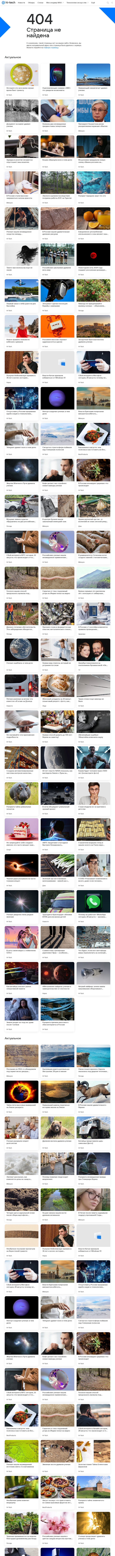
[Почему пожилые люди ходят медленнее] (57, 1349)
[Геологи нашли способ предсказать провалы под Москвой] (21, 583)
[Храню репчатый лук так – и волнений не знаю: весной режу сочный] (93, 512)
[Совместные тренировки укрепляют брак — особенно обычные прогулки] (57, 943)
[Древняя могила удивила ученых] (57, 1313)
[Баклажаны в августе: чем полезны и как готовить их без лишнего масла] (93, 440)
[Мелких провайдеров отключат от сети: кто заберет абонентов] (21, 1087)
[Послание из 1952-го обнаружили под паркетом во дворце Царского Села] (21, 1241)
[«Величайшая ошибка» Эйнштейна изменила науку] (93, 727)
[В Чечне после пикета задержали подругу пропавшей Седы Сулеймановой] (93, 1385)
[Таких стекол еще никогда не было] (93, 691)
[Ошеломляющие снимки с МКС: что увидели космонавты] (57, 80)
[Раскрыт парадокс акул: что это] (93, 188)
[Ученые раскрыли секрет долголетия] (21, 1313)
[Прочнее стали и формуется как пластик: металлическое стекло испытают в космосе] (57, 619)
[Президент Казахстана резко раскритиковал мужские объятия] (93, 116)
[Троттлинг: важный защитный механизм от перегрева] (21, 1122)
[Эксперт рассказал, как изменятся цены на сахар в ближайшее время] (21, 1349)
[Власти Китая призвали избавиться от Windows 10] (57, 368)
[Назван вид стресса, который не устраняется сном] (57, 655)
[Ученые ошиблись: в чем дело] (21, 655)
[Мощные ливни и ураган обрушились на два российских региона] (21, 512)
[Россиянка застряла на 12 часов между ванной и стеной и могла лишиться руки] (93, 1015)
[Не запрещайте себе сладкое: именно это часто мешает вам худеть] (21, 835)
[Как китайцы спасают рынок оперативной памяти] (21, 979)
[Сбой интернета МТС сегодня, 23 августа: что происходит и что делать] (21, 547)
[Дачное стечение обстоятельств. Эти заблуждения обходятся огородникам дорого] (21, 619)
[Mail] (3, 2)
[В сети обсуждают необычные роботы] (21, 1158)
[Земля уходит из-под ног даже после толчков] (21, 1015)
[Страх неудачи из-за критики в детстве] (93, 799)
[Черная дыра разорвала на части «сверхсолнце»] (21, 871)
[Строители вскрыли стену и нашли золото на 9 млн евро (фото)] (93, 835)
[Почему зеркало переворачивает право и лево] (93, 1194)
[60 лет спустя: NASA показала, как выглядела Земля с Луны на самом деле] (57, 763)
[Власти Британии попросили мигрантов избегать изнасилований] (93, 404)
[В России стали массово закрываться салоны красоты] (21, 188)
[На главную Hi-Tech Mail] (10, 2)
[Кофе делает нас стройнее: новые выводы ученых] (57, 476)
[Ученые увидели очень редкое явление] (21, 907)
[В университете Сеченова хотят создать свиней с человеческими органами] (93, 547)
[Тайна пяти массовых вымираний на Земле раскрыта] (21, 1277)
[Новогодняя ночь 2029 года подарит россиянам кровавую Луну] (93, 260)
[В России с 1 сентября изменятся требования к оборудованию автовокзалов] (93, 1051)
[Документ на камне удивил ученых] (21, 116)
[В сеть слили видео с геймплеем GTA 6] (21, 943)
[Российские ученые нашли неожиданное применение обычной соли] (57, 547)
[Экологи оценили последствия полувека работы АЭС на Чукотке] (57, 188)
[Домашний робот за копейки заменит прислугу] (21, 1051)
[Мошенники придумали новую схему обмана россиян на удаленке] (93, 152)
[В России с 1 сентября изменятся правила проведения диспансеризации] (93, 619)
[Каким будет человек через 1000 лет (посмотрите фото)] (93, 763)
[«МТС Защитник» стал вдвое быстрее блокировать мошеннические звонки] (57, 835)
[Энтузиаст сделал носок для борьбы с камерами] (57, 296)
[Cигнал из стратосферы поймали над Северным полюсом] (57, 440)
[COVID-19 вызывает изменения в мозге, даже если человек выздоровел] (93, 871)
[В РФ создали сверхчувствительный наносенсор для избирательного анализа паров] (21, 1194)
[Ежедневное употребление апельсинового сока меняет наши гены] (93, 224)
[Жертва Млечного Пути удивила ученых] (21, 476)
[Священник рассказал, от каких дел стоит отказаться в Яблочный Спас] (57, 1051)
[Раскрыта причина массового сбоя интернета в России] (57, 1015)
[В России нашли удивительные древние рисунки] (57, 224)
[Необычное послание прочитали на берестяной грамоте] (21, 1421)
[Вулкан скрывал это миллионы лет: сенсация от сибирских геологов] (93, 583)
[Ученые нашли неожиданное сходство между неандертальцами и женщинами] (21, 224)
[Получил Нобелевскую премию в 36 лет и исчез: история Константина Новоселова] (21, 368)
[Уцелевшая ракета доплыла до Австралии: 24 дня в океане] (57, 1241)
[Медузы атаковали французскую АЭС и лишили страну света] (93, 1158)
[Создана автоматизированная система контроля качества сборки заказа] (21, 763)
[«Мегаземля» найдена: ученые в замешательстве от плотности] (57, 979)
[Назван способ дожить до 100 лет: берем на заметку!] (57, 727)
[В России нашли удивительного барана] (93, 1277)
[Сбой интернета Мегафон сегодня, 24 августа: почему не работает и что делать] (93, 368)
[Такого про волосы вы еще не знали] (21, 260)
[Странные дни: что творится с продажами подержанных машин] (57, 1122)
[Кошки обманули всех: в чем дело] (57, 152)
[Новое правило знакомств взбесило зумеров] (21, 332)
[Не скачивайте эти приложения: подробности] (21, 727)
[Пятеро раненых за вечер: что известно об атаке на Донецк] (21, 691)
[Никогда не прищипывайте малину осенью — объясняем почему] (93, 296)
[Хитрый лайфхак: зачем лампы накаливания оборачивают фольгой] (93, 979)
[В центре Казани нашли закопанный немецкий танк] (57, 512)
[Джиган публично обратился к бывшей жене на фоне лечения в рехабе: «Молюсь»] (57, 1087)
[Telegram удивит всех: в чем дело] (21, 440)
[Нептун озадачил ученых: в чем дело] (57, 404)
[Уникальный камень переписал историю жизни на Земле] (57, 1277)
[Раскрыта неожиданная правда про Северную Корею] (93, 1349)
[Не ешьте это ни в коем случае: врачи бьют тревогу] (21, 80)
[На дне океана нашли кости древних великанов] (57, 1385)
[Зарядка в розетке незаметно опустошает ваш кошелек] (21, 152)
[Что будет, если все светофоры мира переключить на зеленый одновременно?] (93, 943)
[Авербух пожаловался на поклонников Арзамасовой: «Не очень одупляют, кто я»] (93, 655)
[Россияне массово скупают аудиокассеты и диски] (57, 332)
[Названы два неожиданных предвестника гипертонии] (57, 116)
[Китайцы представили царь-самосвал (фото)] (93, 1313)
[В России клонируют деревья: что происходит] (93, 476)
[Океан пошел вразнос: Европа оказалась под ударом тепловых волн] (93, 1241)
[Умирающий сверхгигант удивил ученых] (93, 80)
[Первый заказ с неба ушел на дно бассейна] (21, 296)
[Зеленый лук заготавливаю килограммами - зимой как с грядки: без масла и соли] (57, 871)
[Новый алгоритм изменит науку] (93, 1087)
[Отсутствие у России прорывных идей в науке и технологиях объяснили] (21, 404)
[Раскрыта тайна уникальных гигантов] (21, 799)
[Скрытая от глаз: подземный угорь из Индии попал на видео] (57, 583)
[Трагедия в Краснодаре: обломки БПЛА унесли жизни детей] (57, 907)
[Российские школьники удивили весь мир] (57, 260)
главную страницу (50, 47)
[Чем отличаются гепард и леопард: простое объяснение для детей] (57, 1158)
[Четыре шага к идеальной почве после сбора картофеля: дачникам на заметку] (21, 1385)
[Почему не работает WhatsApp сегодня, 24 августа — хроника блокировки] (93, 907)
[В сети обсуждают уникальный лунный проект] (57, 799)
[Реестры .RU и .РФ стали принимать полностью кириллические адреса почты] (57, 1194)
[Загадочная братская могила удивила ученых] (93, 332)
